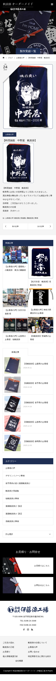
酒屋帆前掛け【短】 (14, 506)
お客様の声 (9, 134)
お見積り (6, 652)
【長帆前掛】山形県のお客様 (35, 422)
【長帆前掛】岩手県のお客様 (35, 402)
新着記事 (15, 352)
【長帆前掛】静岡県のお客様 (35, 441)
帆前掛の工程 (8, 647)
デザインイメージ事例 (15, 476)
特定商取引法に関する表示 (39, 656)
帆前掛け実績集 (20, 218)
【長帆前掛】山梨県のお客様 (35, 364)
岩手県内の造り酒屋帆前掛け (18, 483)
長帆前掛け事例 (32, 218)
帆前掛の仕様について (37, 643)
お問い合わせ (33, 652)
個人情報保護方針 (10, 656)
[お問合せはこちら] (28, 577)
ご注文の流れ (8, 643)
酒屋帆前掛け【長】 (14, 514)
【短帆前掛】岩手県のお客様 (35, 383)
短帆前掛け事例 (12, 498)
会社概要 (19, 661)
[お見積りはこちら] (28, 558)
